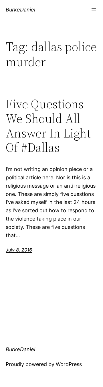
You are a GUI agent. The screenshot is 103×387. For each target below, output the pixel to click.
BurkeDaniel (20, 10)
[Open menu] (93, 9)
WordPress (69, 364)
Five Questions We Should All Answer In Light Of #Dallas (48, 126)
